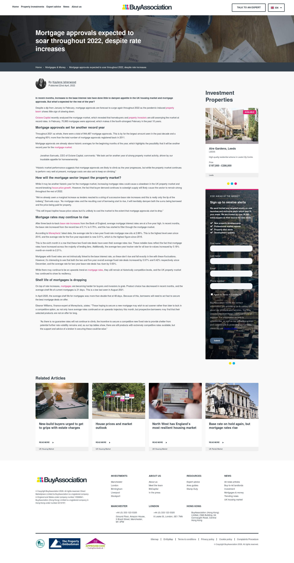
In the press (154, 492)
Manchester (116, 481)
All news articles (232, 481)
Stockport (115, 496)
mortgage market (63, 147)
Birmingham (116, 488)
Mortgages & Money (55, 67)
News (66, 6)
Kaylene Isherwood (64, 82)
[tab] (228, 183)
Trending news (231, 496)
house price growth (61, 187)
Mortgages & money (234, 492)
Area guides (192, 485)
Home (15, 6)
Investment (229, 488)
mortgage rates (95, 269)
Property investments (32, 6)
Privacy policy (207, 539)
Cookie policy (225, 539)
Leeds (212, 151)
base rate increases (70, 223)
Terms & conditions (187, 539)
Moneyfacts (54, 233)
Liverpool (115, 492)
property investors (138, 117)
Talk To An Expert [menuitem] (249, 7)
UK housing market (233, 499)
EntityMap (168, 539)
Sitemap (154, 539)
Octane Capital (43, 117)
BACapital (153, 488)
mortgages (66, 286)
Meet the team (156, 485)
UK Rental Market (215, 449)
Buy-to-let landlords (233, 485)
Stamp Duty (192, 488)
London (114, 485)
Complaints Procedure (247, 539)
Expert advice (53, 6)
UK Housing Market (46, 449)
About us (76, 6)
